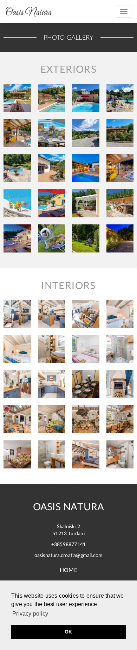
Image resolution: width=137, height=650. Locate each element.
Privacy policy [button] (30, 614)
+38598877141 (68, 544)
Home (68, 570)
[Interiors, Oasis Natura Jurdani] (17, 314)
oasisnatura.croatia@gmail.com (68, 555)
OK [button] (68, 632)
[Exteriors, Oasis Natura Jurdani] (17, 98)
